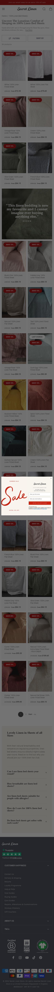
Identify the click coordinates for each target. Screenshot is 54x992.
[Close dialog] (51, 478)
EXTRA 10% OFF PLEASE (40, 503)
